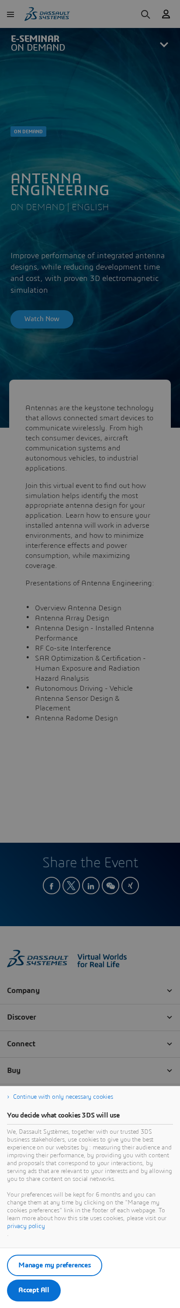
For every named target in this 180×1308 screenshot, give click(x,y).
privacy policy (26, 1226)
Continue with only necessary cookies (63, 1097)
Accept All (33, 1290)
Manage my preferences (54, 1265)
